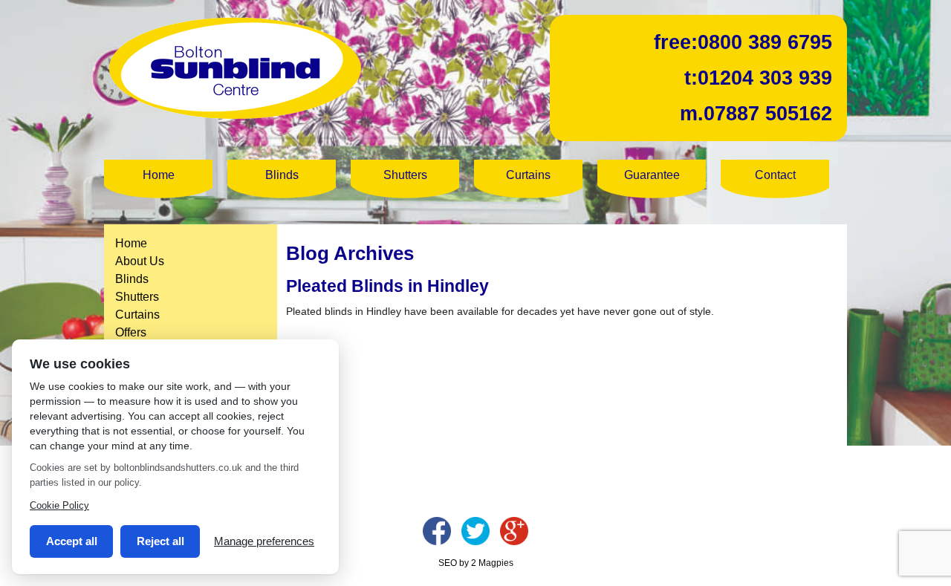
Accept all (71, 541)
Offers (130, 332)
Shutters (405, 175)
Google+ (514, 531)
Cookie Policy (59, 505)
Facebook (437, 531)
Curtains (528, 175)
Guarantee (652, 175)
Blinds (282, 175)
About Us (139, 261)
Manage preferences (264, 541)
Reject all (160, 541)
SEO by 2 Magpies (475, 563)
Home (159, 175)
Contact (775, 175)
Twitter (475, 531)
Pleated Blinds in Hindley (387, 286)
